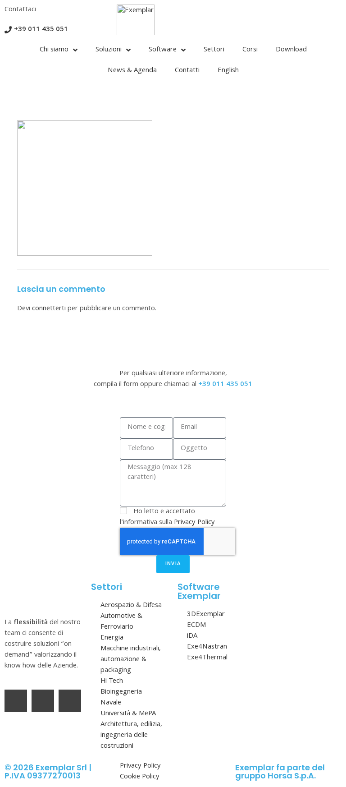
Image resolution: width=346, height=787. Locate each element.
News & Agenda (132, 71)
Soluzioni (109, 50)
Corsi (250, 50)
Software (163, 50)
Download (291, 50)
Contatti (187, 71)
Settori (214, 50)
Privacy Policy (194, 523)
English (228, 71)
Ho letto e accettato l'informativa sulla (167, 517)
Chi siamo (54, 50)
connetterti (49, 309)
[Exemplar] (136, 20)
